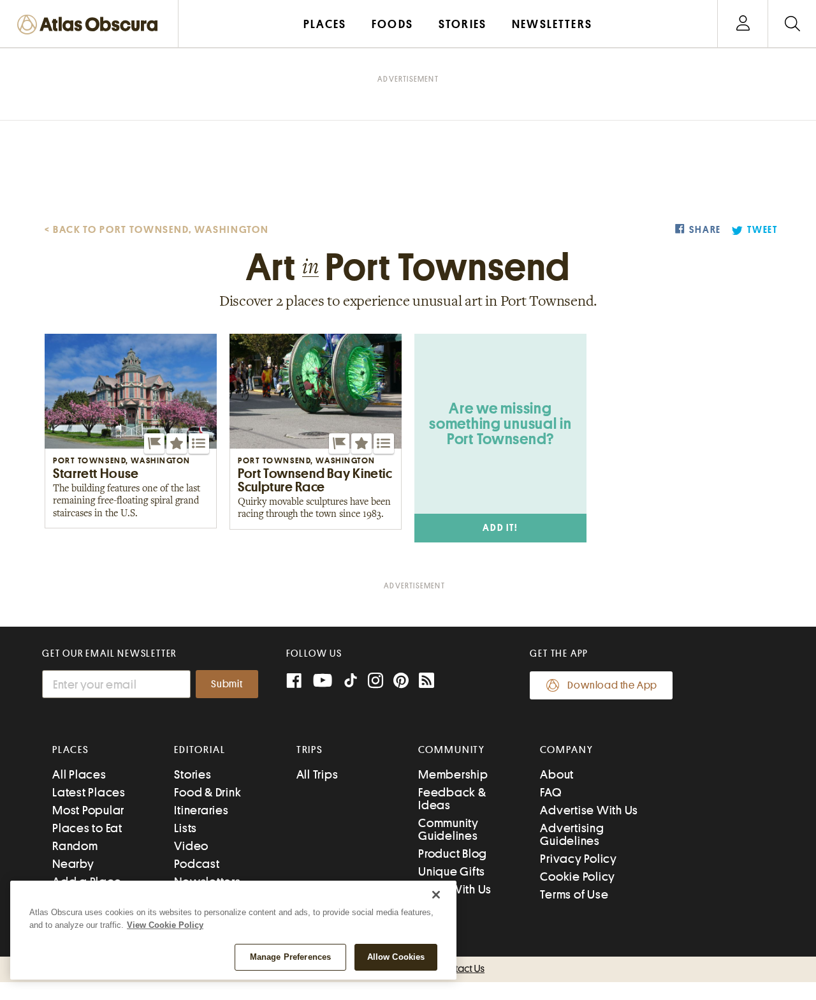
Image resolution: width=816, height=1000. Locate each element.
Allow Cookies (396, 957)
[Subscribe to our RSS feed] (426, 682)
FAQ (550, 792)
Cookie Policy (577, 876)
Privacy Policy (578, 859)
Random (75, 846)
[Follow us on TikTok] (351, 683)
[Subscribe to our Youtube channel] (322, 682)
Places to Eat (87, 828)
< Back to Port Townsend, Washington (157, 230)
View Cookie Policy (165, 925)
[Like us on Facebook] (294, 682)
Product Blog (452, 853)
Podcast (196, 864)
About (557, 774)
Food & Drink (207, 792)
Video (191, 846)
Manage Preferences (290, 957)
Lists (185, 828)
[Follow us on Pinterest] (401, 682)
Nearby (73, 864)
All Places (79, 774)
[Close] (436, 895)
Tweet (762, 230)
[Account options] (743, 24)
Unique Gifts (451, 871)
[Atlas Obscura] (90, 25)
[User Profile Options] (743, 24)
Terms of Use (574, 894)
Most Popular (88, 810)
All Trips (317, 774)
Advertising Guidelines (572, 834)
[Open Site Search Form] (792, 24)
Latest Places (89, 792)
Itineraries (201, 810)
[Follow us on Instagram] (375, 682)
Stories (192, 774)
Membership (453, 774)
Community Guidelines (448, 829)
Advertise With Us (589, 810)
